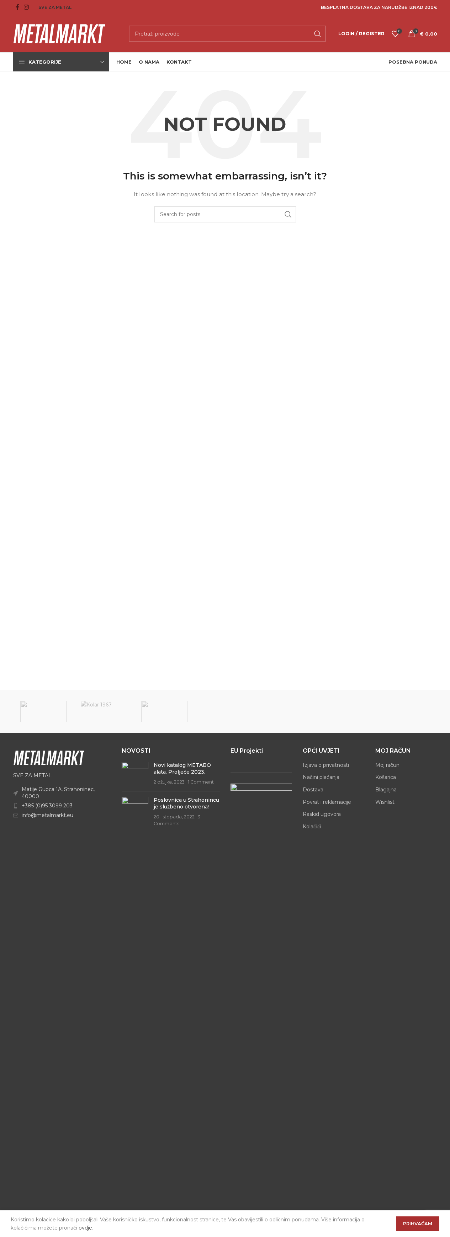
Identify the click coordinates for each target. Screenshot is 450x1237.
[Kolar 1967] (104, 711)
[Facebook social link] (17, 7)
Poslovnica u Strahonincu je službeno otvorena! (186, 803)
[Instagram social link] (26, 7)
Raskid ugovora (322, 814)
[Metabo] (43, 711)
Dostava (313, 789)
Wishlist (385, 802)
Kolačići (312, 826)
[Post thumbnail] (135, 774)
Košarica (385, 777)
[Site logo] (59, 33)
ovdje (85, 1228)
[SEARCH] (317, 34)
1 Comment (201, 782)
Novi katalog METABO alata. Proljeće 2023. (182, 768)
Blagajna (386, 789)
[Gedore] (164, 711)
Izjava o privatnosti (326, 765)
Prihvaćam (417, 1223)
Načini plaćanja (321, 777)
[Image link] (48, 757)
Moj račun (387, 765)
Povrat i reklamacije (327, 802)
